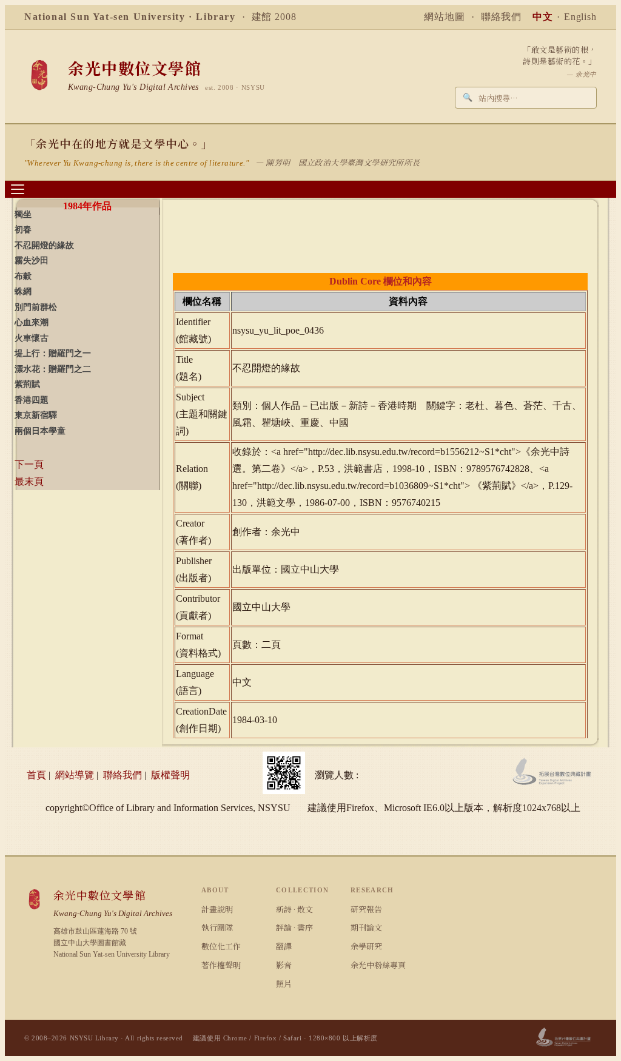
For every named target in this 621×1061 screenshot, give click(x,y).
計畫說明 (217, 909)
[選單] (17, 189)
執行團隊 (217, 927)
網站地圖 (444, 17)
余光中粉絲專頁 (378, 965)
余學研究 (366, 946)
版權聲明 (170, 775)
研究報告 (366, 909)
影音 (284, 965)
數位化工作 (221, 946)
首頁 (36, 775)
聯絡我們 (501, 17)
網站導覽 (74, 775)
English (580, 17)
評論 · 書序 (294, 927)
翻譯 (284, 946)
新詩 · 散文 (294, 909)
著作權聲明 (221, 965)
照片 (284, 983)
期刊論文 (366, 927)
